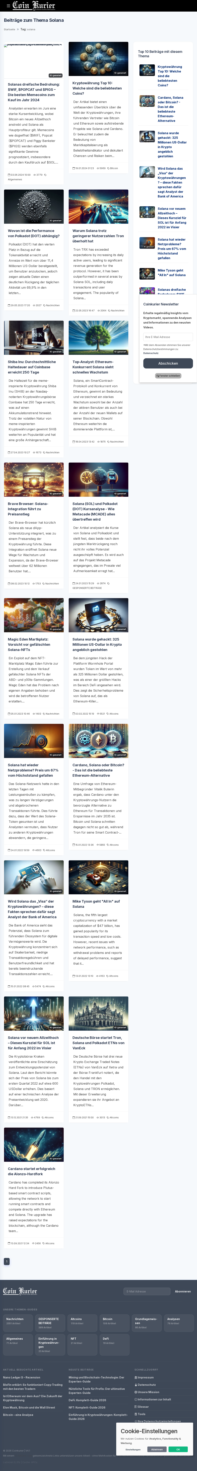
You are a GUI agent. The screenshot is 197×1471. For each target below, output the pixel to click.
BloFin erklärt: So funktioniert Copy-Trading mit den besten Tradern (33, 1386)
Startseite (9, 29)
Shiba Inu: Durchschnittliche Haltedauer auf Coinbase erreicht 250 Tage (32, 367)
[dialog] (154, 1439)
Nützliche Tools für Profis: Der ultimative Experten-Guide (97, 1390)
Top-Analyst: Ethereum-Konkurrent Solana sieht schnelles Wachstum (93, 367)
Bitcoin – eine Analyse (18, 1414)
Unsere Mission (148, 1392)
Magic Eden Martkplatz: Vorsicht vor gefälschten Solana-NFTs (29, 644)
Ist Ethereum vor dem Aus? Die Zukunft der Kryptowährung (32, 1398)
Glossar (143, 1406)
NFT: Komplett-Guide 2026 (87, 1407)
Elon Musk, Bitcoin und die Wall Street (29, 1407)
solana (31, 29)
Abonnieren (183, 1291)
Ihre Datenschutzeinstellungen (159, 1421)
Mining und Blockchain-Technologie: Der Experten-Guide (96, 1379)
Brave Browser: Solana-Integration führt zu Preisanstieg (28, 509)
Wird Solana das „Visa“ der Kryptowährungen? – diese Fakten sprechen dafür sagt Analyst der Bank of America (172, 182)
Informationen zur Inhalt (154, 1399)
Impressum (145, 1377)
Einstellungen (133, 1449)
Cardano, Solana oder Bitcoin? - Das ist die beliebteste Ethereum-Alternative (98, 770)
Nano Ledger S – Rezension (22, 1377)
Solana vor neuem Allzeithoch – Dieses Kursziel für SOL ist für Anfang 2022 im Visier (33, 1043)
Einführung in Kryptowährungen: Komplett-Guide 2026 (98, 1416)
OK (178, 1449)
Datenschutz (146, 1384)
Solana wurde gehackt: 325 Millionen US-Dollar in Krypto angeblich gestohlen (97, 644)
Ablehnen (157, 1449)
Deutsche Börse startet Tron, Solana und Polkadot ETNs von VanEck (98, 1043)
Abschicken (168, 363)
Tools (141, 1414)
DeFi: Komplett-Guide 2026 (87, 1400)
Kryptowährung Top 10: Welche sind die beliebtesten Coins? (97, 88)
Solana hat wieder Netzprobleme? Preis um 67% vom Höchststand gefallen (33, 770)
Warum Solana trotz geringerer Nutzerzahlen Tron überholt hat (98, 236)
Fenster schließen (169, 375)
